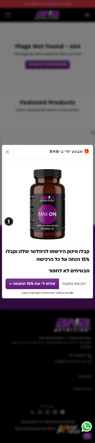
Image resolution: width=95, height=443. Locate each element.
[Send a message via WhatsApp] (87, 427)
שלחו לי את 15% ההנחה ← (32, 284)
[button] (8, 221)
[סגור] (7, 151)
